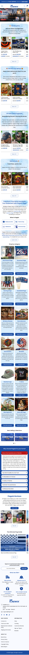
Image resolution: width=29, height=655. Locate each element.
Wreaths (21, 351)
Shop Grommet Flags (21, 273)
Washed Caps (8, 382)
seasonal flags (17, 211)
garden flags (5, 235)
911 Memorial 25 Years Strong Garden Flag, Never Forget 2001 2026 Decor (21, 146)
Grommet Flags (21, 260)
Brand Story (3, 637)
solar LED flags (6, 237)
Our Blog (16, 623)
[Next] (27, 437)
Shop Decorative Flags (8, 273)
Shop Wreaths (21, 364)
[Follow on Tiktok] (9, 615)
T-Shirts (21, 382)
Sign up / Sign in (18, 628)
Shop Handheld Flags (21, 303)
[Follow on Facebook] (1, 615)
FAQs (16, 621)
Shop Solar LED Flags (21, 425)
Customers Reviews (19, 626)
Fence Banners (21, 321)
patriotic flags (10, 212)
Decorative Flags (7, 260)
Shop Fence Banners (21, 334)
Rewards (16, 630)
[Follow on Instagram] (4, 615)
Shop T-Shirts (21, 395)
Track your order (5, 623)
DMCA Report (4, 646)
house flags (24, 233)
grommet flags (18, 235)
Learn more (14, 508)
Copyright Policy (5, 644)
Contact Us (3, 621)
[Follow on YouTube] (6, 615)
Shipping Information (6, 630)
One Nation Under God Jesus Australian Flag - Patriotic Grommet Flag (20, 53)
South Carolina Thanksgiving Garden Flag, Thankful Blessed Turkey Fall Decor (7, 99)
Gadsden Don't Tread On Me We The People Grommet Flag (7, 52)
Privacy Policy (4, 639)
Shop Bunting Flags (7, 303)
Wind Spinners (8, 412)
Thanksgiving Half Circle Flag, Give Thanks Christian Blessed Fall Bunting (20, 99)
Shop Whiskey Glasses (7, 334)
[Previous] (2, 437)
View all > (14, 525)
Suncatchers (7, 351)
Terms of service (5, 642)
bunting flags (11, 235)
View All (14, 61)
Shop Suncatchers (8, 364)
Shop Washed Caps (7, 395)
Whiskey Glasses (7, 321)
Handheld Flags (21, 291)
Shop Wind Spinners (7, 425)
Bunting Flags (8, 291)
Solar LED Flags (21, 412)
